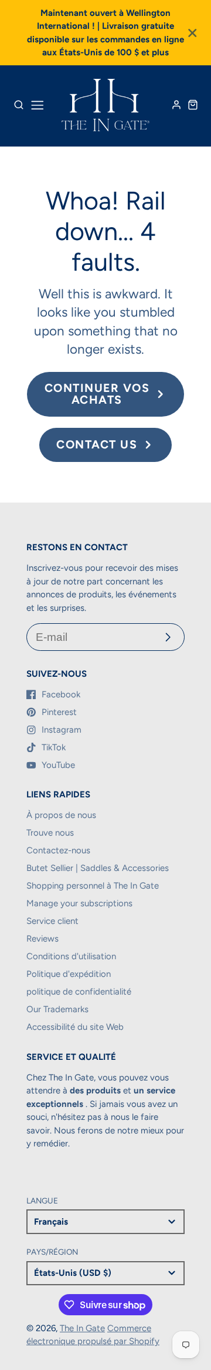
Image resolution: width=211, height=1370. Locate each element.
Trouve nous (50, 832)
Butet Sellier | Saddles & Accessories (97, 868)
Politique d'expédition (68, 974)
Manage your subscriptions (79, 903)
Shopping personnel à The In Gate (92, 885)
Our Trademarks (57, 1009)
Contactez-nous (58, 850)
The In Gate (82, 1328)
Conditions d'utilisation (71, 956)
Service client (52, 921)
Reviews (42, 938)
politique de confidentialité (78, 991)
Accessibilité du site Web (75, 1027)
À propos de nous (61, 815)
